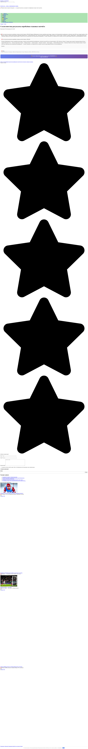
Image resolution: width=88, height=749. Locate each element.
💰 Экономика (5, 18)
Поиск (1, 470)
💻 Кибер (4, 15)
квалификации (14, 61)
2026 (1, 61)
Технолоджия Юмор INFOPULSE (8, 478)
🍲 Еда (3, 20)
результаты (24, 61)
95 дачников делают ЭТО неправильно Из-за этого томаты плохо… (14, 480)
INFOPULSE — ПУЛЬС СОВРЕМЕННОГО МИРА (9, 6)
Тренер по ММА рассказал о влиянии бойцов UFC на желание (11, 666)
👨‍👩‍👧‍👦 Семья (4, 21)
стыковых (31, 61)
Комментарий (2, 465)
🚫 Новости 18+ (5, 14)
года (3, 61)
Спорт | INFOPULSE (44, 56)
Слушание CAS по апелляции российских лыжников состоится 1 (11, 493)
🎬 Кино (4, 17)
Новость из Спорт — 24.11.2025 (6, 587)
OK (63, 747)
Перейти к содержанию (4, 0)
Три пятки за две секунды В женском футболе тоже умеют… (13, 479)
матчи (21, 61)
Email (1, 457)
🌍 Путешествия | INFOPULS (7, 22)
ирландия (10, 61)
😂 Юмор (4, 19)
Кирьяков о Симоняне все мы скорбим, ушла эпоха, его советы (11, 572)
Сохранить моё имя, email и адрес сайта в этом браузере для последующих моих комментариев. (18, 467)
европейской (6, 61)
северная (27, 61)
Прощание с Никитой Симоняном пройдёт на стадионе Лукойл (11, 746)
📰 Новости (4, 13)
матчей (18, 61)
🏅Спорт (4, 16)
